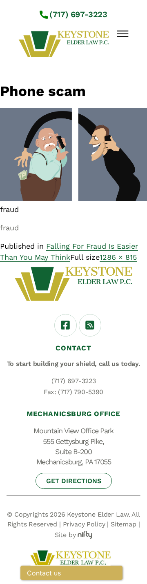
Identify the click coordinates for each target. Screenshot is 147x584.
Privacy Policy (84, 524)
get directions (73, 481)
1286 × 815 (118, 257)
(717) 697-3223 (78, 14)
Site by (65, 535)
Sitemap (123, 524)
